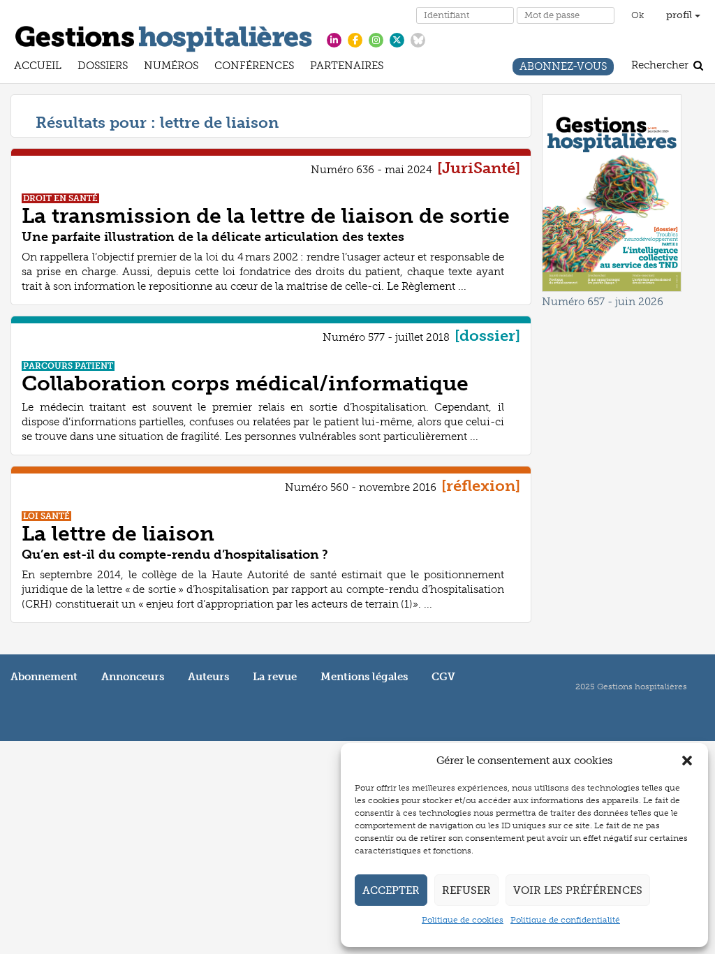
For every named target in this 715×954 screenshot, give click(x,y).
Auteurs (208, 676)
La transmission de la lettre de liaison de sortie (266, 215)
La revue (275, 676)
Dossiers (103, 67)
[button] (687, 761)
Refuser (466, 890)
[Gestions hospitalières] (164, 36)
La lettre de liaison (118, 533)
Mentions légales (364, 676)
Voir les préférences (577, 890)
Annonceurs (132, 676)
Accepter (391, 890)
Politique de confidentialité (565, 920)
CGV (443, 676)
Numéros (171, 67)
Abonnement (44, 676)
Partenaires (346, 67)
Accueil (37, 67)
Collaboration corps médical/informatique (245, 383)
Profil (680, 15)
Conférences (254, 67)
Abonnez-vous (563, 68)
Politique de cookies (462, 920)
